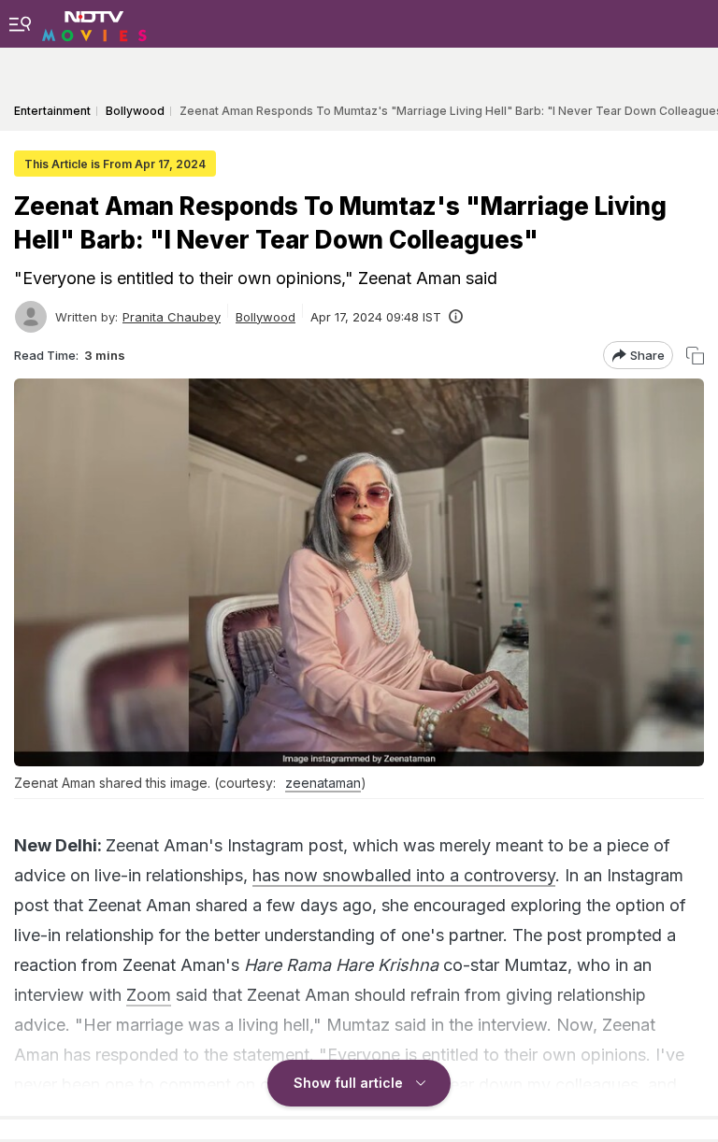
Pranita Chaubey (171, 316)
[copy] (695, 355)
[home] (94, 23)
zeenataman (323, 783)
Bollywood (265, 316)
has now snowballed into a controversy (403, 875)
